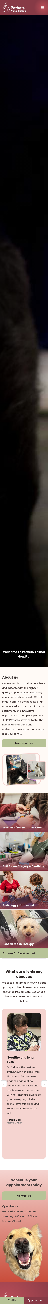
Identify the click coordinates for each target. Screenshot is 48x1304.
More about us (24, 743)
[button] (42, 7)
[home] (15, 7)
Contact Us (24, 1195)
